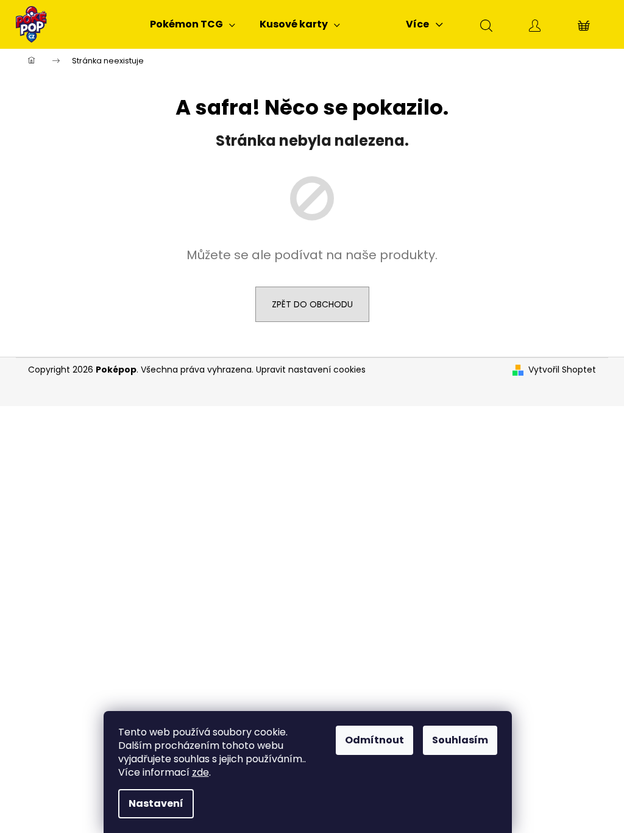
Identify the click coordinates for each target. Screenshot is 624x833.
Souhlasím (460, 740)
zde (200, 772)
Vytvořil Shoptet (562, 370)
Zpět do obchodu (312, 304)
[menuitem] (192, 24)
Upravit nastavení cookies (311, 369)
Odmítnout (374, 740)
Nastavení (156, 803)
